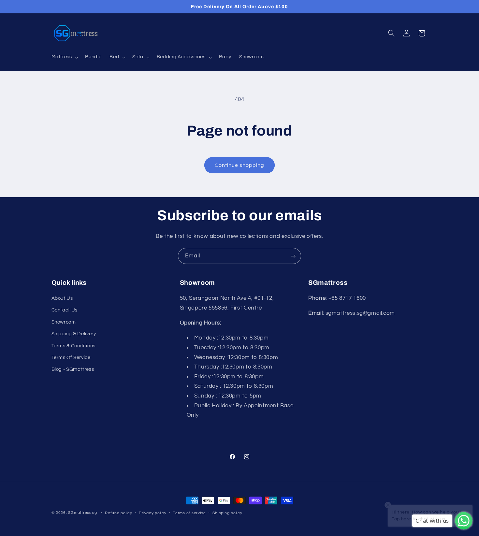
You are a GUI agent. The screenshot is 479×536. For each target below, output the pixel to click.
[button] (64, 57)
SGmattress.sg (82, 512)
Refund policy (118, 513)
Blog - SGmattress (72, 369)
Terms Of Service (71, 357)
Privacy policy (152, 513)
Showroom (63, 322)
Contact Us (64, 310)
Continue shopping (240, 165)
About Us (62, 298)
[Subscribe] (293, 256)
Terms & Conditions (73, 345)
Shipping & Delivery (73, 333)
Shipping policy (227, 513)
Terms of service (189, 513)
